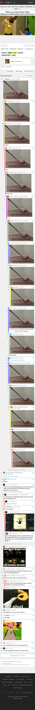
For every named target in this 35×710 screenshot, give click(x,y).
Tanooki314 (15, 385)
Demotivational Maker (7, 682)
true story (20, 52)
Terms (4, 685)
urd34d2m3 (8, 610)
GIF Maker (16, 676)
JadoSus (7, 620)
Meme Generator (18, 661)
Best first (29, 75)
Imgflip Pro (8, 676)
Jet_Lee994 (14, 308)
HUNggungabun (10, 101)
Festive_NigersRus (13, 533)
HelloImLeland (14, 358)
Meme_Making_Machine (12, 494)
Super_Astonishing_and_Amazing (13, 546)
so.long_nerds (14, 243)
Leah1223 (7, 643)
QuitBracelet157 (14, 221)
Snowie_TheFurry (13, 196)
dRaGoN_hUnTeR (10, 575)
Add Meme (10, 71)
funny (14, 52)
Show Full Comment (21, 331)
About (25, 682)
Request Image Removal (25, 685)
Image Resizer (19, 682)
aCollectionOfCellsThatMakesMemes (14, 472)
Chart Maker (29, 679)
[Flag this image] (32, 45)
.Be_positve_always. (10, 568)
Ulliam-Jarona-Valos (16, 363)
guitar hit (4, 52)
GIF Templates (20, 679)
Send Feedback (17, 688)
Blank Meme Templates (9, 679)
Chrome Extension (27, 692)
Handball (9, 148)
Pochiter (8, 479)
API (9, 685)
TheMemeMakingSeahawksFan (20, 407)
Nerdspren (17, 450)
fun (2, 50)
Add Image (19, 71)
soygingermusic (12, 172)
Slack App (14, 685)
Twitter (11, 692)
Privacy (31, 682)
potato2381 (15, 287)
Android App (18, 692)
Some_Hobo (15, 334)
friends (14, 55)
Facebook (5, 692)
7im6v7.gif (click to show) (10, 476)
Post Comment (29, 71)
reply (33, 79)
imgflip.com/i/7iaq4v (11, 503)
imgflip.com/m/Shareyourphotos (12, 491)
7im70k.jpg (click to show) (16, 360)
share (25, 45)
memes (10, 52)
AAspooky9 (9, 123)
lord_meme (16, 429)
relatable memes (6, 55)
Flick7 (6, 648)
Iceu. (24, 48)
